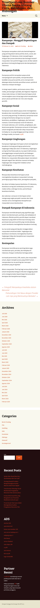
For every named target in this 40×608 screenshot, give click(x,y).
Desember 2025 (6, 335)
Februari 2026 (6, 329)
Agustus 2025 (6, 347)
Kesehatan (5, 434)
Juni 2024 (4, 389)
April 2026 (5, 323)
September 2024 (7, 380)
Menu (4, 16)
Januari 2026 (5, 332)
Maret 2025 (5, 362)
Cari (5, 454)
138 (15, 584)
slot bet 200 (7, 523)
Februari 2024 (6, 402)
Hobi (3, 431)
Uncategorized (6, 443)
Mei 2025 (4, 356)
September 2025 (7, 344)
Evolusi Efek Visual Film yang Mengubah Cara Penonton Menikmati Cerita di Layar (12, 498)
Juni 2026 (4, 316)
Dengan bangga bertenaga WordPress (13, 604)
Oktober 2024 (6, 377)
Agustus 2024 (6, 383)
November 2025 (6, 338)
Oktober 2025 (6, 341)
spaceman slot (8, 526)
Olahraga (4, 437)
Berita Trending (21, 46)
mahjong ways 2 (8, 535)
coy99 (21, 134)
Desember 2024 (6, 371)
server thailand (8, 541)
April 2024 (5, 395)
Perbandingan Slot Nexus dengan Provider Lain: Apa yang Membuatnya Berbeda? (22, 294)
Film (3, 425)
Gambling (4, 428)
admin (31, 46)
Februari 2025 (6, 365)
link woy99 (7, 553)
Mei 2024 (4, 392)
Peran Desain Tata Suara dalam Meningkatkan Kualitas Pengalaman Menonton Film (13, 505)
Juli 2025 (4, 350)
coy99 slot (7, 576)
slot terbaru (7, 550)
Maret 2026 (5, 326)
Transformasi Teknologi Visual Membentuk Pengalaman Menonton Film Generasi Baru (12, 491)
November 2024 (6, 374)
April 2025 (5, 359)
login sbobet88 (8, 556)
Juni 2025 (4, 353)
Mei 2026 (4, 320)
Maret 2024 (5, 398)
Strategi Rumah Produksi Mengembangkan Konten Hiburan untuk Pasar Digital (11, 483)
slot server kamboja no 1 (11, 532)
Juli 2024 (4, 386)
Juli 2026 (4, 313)
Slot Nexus (7, 538)
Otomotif (4, 440)
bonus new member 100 (11, 529)
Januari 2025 (5, 368)
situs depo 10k (8, 544)
